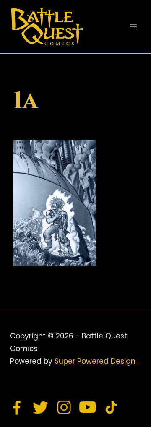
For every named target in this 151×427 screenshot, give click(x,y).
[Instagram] (64, 407)
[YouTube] (88, 407)
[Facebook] (17, 407)
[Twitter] (41, 407)
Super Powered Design (95, 361)
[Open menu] (133, 26)
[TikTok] (111, 407)
